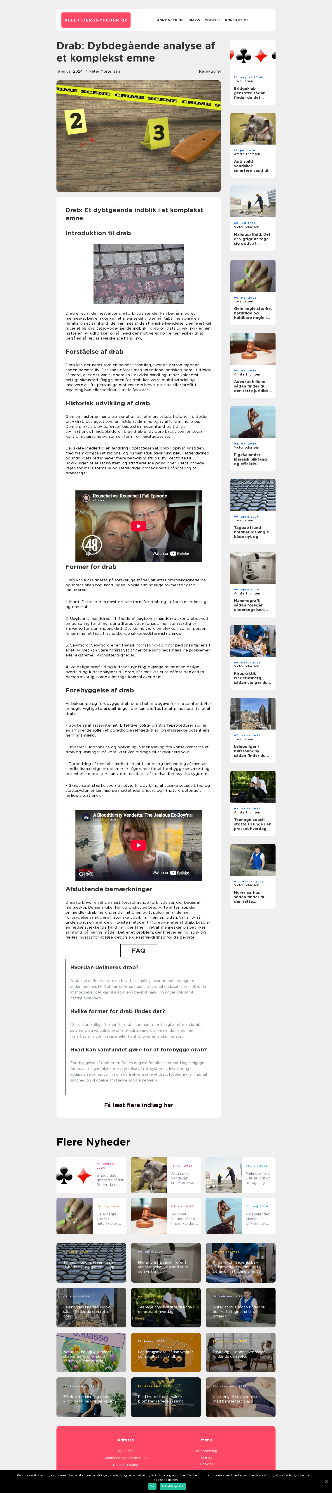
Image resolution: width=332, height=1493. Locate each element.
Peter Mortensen (104, 71)
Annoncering (170, 20)
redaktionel (210, 71)
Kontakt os (237, 20)
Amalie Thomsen (247, 154)
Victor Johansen (246, 227)
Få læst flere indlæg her (138, 1105)
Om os (194, 20)
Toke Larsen (243, 81)
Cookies (213, 20)
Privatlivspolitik (173, 1486)
